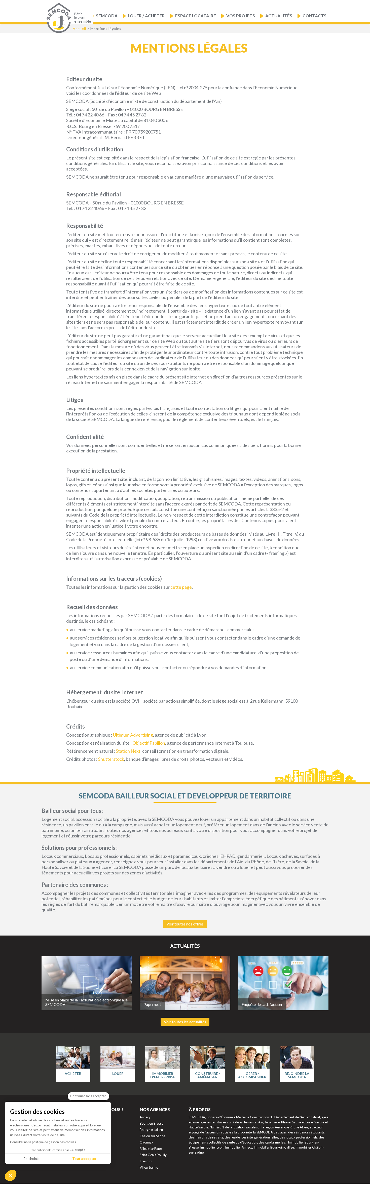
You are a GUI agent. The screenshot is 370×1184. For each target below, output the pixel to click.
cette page (181, 587)
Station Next (128, 751)
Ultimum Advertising (133, 735)
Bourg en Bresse (151, 1123)
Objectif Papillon (148, 743)
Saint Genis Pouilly (153, 1155)
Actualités (278, 15)
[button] (11, 1175)
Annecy (145, 1117)
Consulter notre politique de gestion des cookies (43, 1142)
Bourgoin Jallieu (151, 1130)
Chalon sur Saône (152, 1136)
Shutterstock (111, 759)
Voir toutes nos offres (185, 923)
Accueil (79, 28)
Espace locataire (195, 15)
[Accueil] (57, 18)
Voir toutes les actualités (185, 1021)
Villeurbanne (149, 1167)
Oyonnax (146, 1142)
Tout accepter (84, 1159)
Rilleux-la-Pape (151, 1149)
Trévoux (146, 1161)
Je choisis (31, 1159)
